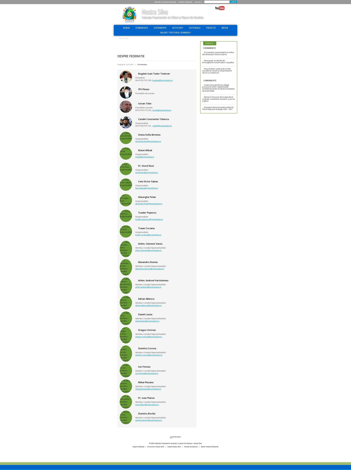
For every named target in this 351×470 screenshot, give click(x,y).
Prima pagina (123, 38)
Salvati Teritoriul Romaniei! (175, 32)
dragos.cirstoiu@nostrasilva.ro (148, 336)
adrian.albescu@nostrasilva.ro (148, 305)
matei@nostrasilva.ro (144, 157)
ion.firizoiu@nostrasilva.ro (146, 373)
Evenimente (160, 27)
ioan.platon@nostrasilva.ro (147, 404)
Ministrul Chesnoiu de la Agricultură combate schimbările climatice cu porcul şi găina (218, 99)
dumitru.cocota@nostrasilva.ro (148, 355)
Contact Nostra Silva (174, 447)
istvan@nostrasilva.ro (161, 110)
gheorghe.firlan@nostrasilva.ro (148, 203)
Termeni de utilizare (191, 447)
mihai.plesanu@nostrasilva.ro (148, 389)
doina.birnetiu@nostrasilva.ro (148, 141)
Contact (198, 2)
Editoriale (194, 27)
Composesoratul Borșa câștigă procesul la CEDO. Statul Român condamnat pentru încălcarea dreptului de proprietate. (218, 88)
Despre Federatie (185, 2)
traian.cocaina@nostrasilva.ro (148, 234)
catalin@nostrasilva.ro (162, 125)
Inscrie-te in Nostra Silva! (165, 2)
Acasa (126, 27)
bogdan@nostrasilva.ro (162, 80)
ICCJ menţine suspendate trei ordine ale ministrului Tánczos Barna (218, 53)
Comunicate (141, 27)
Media (225, 27)
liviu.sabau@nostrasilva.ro (146, 188)
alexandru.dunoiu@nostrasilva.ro (149, 268)
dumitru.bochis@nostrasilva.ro (148, 420)
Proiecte (211, 27)
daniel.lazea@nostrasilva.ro (147, 321)
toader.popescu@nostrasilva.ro (149, 219)
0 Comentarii (142, 64)
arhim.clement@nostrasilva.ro (148, 250)
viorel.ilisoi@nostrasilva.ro (146, 172)
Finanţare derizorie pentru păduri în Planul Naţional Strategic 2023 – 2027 (218, 108)
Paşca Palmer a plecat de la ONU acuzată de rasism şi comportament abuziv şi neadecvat (217, 71)
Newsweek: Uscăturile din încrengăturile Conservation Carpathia (218, 61)
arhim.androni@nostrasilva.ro (148, 287)
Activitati (177, 27)
